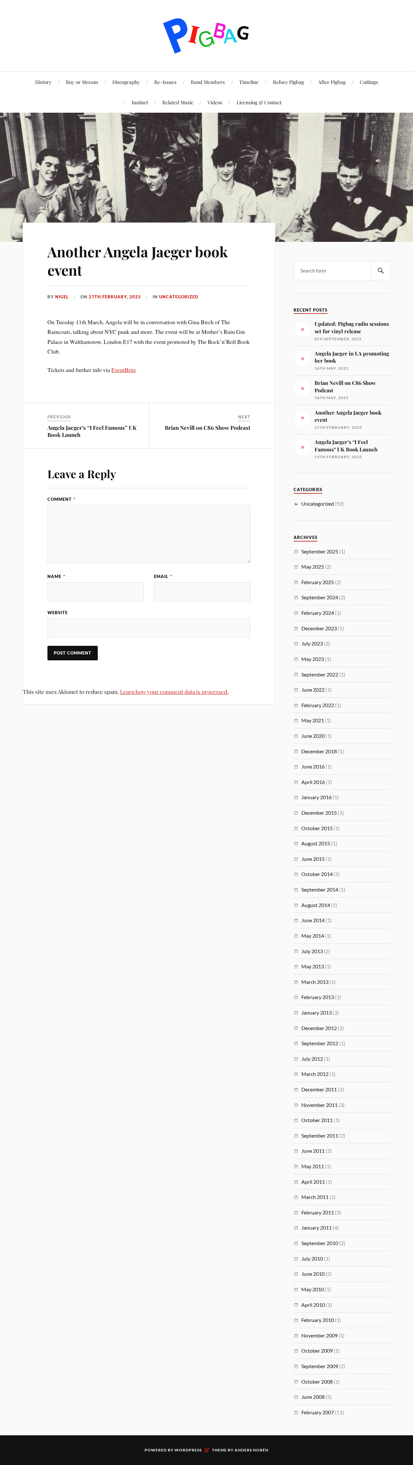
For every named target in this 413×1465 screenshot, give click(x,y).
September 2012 (319, 1043)
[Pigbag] (206, 35)
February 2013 (317, 997)
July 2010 (312, 1258)
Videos (214, 102)
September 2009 (319, 1366)
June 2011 (313, 1151)
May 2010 (312, 1289)
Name (56, 576)
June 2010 (313, 1274)
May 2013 (312, 966)
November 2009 (319, 1335)
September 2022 (319, 674)
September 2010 (319, 1243)
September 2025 (319, 551)
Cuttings (369, 81)
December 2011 (319, 1089)
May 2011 (312, 1166)
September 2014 (319, 889)
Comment (61, 499)
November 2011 (319, 1105)
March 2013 (314, 982)
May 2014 (312, 936)
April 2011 (313, 1182)
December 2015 (319, 813)
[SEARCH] (380, 270)
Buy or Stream (82, 81)
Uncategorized (178, 296)
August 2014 (315, 905)
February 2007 (317, 1412)
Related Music (177, 102)
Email (163, 576)
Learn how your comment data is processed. (174, 691)
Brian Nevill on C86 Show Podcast (207, 427)
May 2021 (312, 720)
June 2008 (313, 1397)
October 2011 (317, 1120)
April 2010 (313, 1305)
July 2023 (312, 643)
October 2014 (317, 874)
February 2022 (317, 705)
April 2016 (313, 782)
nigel (62, 296)
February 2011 (317, 1212)
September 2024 (319, 597)
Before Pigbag (288, 81)
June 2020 (313, 736)
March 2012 (314, 1074)
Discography (126, 81)
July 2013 (312, 951)
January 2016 (316, 797)
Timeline (249, 81)
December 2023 (319, 628)
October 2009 (317, 1350)
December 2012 (319, 1028)
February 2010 (317, 1320)
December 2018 (319, 751)
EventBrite (123, 370)
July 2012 (312, 1059)
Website (57, 612)
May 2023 (312, 659)
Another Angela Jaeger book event (137, 260)
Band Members (208, 81)
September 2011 (319, 1135)
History (43, 81)
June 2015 (313, 859)
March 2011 (314, 1197)
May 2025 (312, 566)
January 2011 (316, 1227)
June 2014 (313, 920)
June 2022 (313, 689)
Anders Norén (251, 1450)
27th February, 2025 (115, 296)
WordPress (188, 1450)
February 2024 (317, 613)
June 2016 (313, 766)
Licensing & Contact (259, 102)
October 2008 (317, 1381)
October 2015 (317, 828)
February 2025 (317, 582)
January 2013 (316, 1012)
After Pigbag (332, 81)
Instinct (140, 102)
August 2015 (315, 843)
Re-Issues (165, 81)
